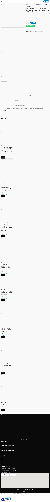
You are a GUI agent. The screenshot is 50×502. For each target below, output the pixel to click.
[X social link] (21, 440)
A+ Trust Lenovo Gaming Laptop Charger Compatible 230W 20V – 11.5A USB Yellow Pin (6, 227)
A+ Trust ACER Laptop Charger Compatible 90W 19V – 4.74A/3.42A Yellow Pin (7, 149)
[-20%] (7, 125)
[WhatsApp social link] (31, 440)
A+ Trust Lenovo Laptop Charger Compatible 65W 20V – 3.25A (6, 267)
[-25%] (7, 164)
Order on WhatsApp (30, 25)
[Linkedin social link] (29, 440)
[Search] (3, 1)
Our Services (4, 110)
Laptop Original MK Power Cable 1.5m (6, 366)
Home (27, 4)
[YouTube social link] (26, 440)
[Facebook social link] (19, 440)
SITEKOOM (31, 489)
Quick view (4, 145)
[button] (3, 157)
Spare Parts (30, 4)
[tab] (21, 95)
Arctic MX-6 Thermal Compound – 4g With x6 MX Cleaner (7, 292)
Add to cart (33, 22)
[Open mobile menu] (1, 1)
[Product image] (7, 137)
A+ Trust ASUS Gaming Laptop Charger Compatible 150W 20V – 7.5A (6, 188)
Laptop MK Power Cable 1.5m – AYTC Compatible (6, 330)
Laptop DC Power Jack (43, 4)
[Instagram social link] (24, 440)
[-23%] (7, 203)
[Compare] (2, 145)
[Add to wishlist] (7, 145)
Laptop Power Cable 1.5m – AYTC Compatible (6, 402)
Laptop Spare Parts (36, 4)
